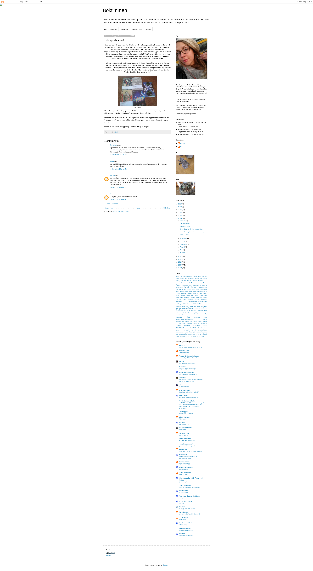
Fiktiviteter (182, 378)
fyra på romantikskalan (186, 309)
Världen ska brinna (185, 428)
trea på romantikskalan (188, 334)
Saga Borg (194, 295)
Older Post (166, 208)
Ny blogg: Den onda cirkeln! (187, 508)
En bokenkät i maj (184, 386)
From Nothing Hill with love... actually (192, 232)
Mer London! (182, 519)
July (181, 250)
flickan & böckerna (185, 501)
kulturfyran (179, 317)
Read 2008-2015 (136, 29)
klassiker (184, 315)
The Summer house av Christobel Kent (190, 451)
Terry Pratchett (188, 299)
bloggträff (185, 301)
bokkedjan (204, 304)
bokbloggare (202, 302)
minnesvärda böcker (196, 321)
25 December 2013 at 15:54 (119, 169)
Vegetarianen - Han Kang (186, 413)
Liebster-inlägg (183, 525)
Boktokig (182, 345)
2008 (180, 268)
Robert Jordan (185, 295)
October (183, 241)
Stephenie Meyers (182, 297)
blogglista (204, 299)
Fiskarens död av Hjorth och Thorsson (190, 347)
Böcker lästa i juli (184, 352)
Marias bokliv (183, 395)
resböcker (197, 323)
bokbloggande (193, 301)
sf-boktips (196, 325)
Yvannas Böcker (184, 462)
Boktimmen (115, 10)
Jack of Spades (183, 469)
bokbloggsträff (180, 304)
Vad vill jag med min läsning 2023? (189, 392)
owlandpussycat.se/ (185, 444)
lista (188, 317)
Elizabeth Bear (196, 280)
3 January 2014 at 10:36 (118, 187)
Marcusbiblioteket (185, 528)
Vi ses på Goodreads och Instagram (189, 487)
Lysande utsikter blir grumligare (188, 446)
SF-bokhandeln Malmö (186, 372)
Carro (112, 161)
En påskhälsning (183, 492)
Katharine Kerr (189, 287)
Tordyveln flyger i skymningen (187, 368)
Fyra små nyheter (184, 482)
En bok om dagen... (185, 473)
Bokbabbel (182, 367)
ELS (180, 385)
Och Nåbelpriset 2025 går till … (188, 374)
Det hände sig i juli (184, 424)
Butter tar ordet (184, 351)
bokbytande (188, 304)
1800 (177, 276)
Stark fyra (203, 295)
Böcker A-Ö (198, 278)
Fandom (148, 29)
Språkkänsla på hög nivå (186, 535)
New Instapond (183, 435)
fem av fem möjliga (198, 307)
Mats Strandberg (201, 289)
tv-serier (198, 334)
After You (181, 503)
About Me (114, 29)
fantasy (185, 306)
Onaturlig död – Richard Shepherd (189, 397)
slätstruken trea (202, 328)
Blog (105, 29)
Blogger (165, 565)
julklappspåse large (201, 313)
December (183, 221)
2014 (180, 215)
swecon (178, 334)
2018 (180, 204)
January (183, 253)
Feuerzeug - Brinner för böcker (189, 496)
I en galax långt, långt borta (187, 440)
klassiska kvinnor (194, 315)
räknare (109, 556)
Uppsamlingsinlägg (184, 463)
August (182, 247)
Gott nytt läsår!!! (185, 223)
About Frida (124, 29)
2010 (180, 262)
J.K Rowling (198, 283)
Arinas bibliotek (184, 417)
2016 (180, 210)
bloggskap (179, 301)
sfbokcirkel (180, 328)
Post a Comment (112, 204)
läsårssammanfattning (182, 321)
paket (205, 321)
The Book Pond (184, 433)
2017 (180, 207)
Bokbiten (182, 534)
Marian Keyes (181, 289)
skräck (194, 328)
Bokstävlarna (183, 491)
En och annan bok (185, 485)
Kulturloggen (183, 412)
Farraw (112, 175)
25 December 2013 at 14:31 (119, 155)
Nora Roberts (197, 293)
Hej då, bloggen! (183, 474)
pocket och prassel (184, 323)
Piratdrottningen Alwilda (187, 401)
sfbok (205, 325)
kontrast (204, 315)
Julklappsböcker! (185, 226)
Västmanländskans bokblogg (189, 356)
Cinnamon (113, 145)
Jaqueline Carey (187, 285)
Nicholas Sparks (186, 293)
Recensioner (182, 429)
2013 (180, 218)
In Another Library (185, 438)
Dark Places (183, 455)
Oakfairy (182, 422)
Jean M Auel (179, 287)
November (183, 238)
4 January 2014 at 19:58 (118, 199)
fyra (177, 309)
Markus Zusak (191, 289)
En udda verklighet (185, 523)
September (184, 244)
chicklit (178, 307)
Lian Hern (197, 287)
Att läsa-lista (189, 278)
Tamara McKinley (196, 297)
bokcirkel (196, 304)
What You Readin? (185, 390)
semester (187, 325)
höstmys (193, 310)
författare (197, 309)
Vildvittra (182, 507)
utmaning (200, 336)
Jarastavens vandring (200, 285)
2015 (180, 213)
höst (188, 310)
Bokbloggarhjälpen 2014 (186, 530)
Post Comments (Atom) (121, 211)
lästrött (205, 319)
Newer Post (108, 208)
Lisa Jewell (203, 287)
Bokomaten (183, 449)
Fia (111, 194)
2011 (180, 259)
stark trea (180, 330)
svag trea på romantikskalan (196, 332)
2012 (180, 256)
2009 (180, 265)
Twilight (197, 299)
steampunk (179, 332)
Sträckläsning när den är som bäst (191, 229)
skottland (188, 328)
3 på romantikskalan (186, 276)
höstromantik (202, 311)
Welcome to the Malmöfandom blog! (189, 514)
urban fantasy (190, 336)
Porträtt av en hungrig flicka (187, 363)
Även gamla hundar (184, 498)
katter (178, 315)
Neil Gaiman (198, 291)
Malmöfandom (184, 512)
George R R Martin (188, 283)
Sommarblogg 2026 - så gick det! (188, 358)
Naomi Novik (188, 291)
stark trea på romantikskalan (196, 330)
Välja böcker (182, 419)
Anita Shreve (180, 278)
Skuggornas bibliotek (186, 467)
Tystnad (181, 361)
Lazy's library (183, 517)
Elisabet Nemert (186, 280)
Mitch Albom (180, 291)
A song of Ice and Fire (200, 276)
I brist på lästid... (185, 235)
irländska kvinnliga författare (184, 313)
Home (138, 208)
